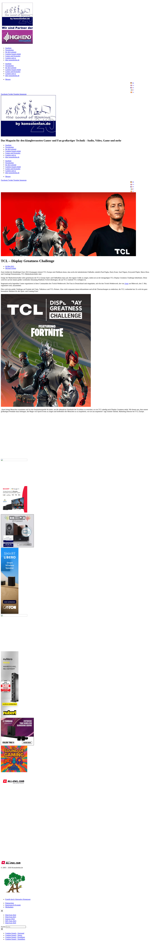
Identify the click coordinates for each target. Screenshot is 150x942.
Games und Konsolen (12, 56)
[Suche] (27, 927)
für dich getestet (10, 52)
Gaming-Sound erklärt (13, 54)
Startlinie (8, 48)
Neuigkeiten (9, 50)
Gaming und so (10, 58)
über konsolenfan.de (12, 60)
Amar (126, 283)
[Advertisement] (67, 441)
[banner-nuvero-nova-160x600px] (9, 717)
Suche (3, 927)
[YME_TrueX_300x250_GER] (17, 745)
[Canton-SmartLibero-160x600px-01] (9, 613)
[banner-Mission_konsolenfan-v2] (17, 547)
